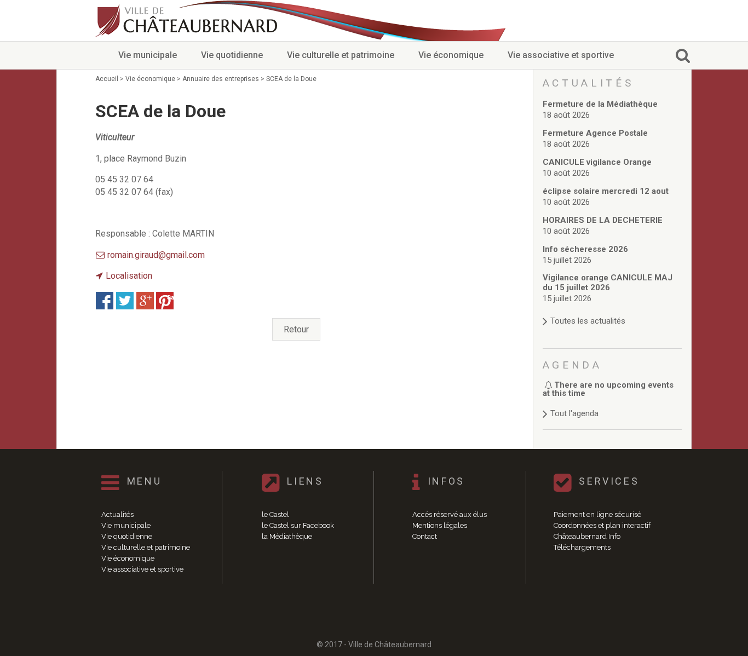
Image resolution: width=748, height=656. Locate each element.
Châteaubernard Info (587, 536)
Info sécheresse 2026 (585, 249)
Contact (424, 536)
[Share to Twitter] (125, 300)
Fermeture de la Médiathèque (600, 104)
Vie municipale (147, 55)
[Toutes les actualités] (612, 310)
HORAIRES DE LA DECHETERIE (603, 220)
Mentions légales (439, 525)
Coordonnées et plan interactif (602, 525)
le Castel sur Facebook (298, 525)
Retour (296, 329)
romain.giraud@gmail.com (156, 255)
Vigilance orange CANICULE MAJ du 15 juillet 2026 (607, 282)
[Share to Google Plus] (145, 300)
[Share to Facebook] (104, 300)
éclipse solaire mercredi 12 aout (606, 191)
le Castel (275, 514)
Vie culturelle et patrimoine (340, 55)
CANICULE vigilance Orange (597, 162)
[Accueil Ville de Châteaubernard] (188, 20)
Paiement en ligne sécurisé (597, 514)
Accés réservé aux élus (449, 514)
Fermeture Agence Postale (595, 133)
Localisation (129, 276)
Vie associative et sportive (561, 55)
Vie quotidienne (232, 55)
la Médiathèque (287, 536)
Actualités (117, 514)
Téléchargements (582, 547)
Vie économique (451, 55)
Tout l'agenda (574, 413)
